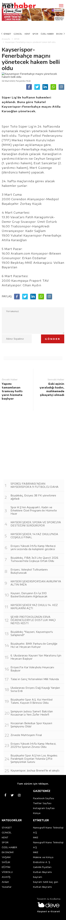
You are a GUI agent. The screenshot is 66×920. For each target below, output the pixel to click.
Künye (37, 813)
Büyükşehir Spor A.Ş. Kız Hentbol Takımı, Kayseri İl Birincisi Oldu (32, 701)
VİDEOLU (7, 872)
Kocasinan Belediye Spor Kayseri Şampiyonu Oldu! (31, 725)
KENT (27, 34)
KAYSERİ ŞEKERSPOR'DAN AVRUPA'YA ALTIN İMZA (36, 583)
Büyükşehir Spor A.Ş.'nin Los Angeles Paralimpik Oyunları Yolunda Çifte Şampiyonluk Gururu (34, 758)
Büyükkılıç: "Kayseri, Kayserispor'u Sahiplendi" (32, 633)
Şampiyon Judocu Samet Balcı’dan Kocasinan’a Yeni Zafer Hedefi (32, 713)
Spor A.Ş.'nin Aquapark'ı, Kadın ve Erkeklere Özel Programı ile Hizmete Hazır (34, 510)
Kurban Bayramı (42, 872)
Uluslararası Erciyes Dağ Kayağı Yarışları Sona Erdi (35, 689)
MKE (35, 837)
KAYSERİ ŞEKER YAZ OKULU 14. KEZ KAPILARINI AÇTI (34, 607)
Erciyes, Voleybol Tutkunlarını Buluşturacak (29, 571)
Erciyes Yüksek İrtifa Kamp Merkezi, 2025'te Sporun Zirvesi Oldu (33, 745)
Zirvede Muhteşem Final (26, 735)
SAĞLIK (6, 862)
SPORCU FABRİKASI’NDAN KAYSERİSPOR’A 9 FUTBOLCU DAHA (35, 485)
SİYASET (7, 34)
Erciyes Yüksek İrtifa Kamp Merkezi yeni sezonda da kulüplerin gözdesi (33, 547)
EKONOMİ (8, 852)
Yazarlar (6, 886)
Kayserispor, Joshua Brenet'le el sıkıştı (35, 770)
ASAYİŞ (6, 877)
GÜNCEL (18, 34)
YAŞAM (6, 857)
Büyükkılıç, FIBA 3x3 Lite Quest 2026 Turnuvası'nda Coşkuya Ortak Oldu (34, 559)
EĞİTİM (6, 867)
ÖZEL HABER (47, 34)
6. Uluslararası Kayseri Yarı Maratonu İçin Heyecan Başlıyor (36, 657)
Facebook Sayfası (43, 798)
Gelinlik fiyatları (42, 867)
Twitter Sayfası (42, 803)
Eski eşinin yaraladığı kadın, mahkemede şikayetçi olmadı (52, 389)
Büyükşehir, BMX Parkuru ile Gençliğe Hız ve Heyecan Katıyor (34, 645)
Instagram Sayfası (44, 808)
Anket (5, 881)
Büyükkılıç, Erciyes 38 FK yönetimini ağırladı (33, 497)
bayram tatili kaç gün (45, 881)
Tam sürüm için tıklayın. (33, 783)
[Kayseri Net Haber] (24, 5)
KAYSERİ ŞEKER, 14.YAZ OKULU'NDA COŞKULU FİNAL (34, 536)
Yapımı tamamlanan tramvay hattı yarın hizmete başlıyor (12, 391)
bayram (37, 877)
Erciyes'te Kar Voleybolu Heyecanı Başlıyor (32, 669)
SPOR (35, 34)
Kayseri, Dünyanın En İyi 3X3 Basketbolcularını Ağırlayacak (29, 595)
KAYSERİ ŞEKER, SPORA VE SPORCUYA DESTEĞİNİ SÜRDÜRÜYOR (36, 524)
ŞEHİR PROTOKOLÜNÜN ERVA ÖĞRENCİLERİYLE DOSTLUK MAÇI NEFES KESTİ (33, 620)
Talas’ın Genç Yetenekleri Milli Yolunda (35, 679)
